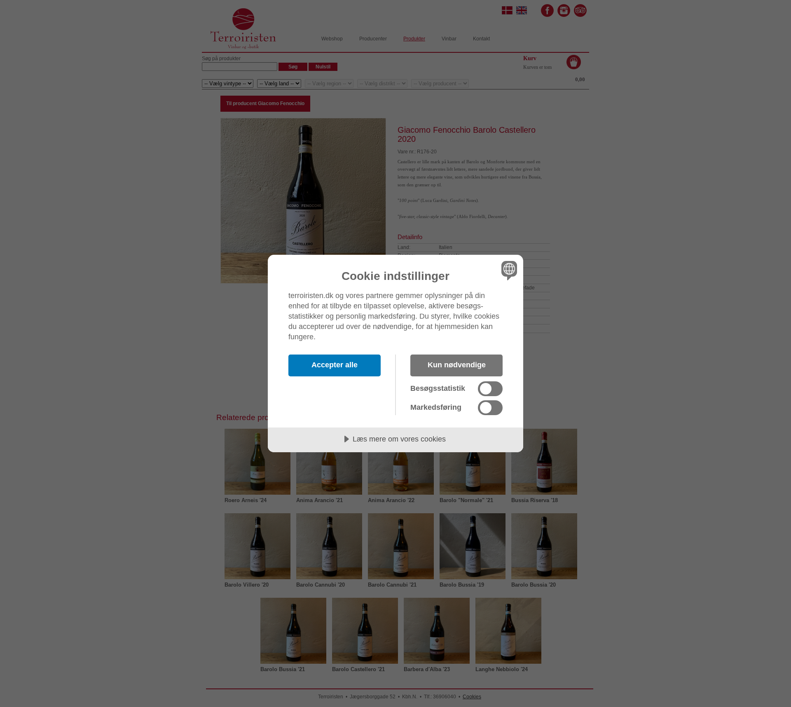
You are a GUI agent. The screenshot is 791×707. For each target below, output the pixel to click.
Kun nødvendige (457, 365)
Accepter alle (334, 365)
